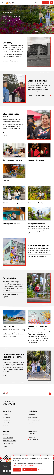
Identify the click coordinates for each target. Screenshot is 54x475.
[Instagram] (7, 471)
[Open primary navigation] (2, 2)
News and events (8, 437)
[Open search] (51, 2)
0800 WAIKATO (33, 433)
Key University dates (33, 417)
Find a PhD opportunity (34, 420)
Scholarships (6, 423)
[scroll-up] (50, 393)
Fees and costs (7, 420)
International (31, 414)
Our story (5, 434)
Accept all (17, 469)
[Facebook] (4, 471)
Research (30, 423)
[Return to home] (10, 3)
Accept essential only (30, 469)
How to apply (6, 417)
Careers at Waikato (8, 443)
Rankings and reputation (9, 440)
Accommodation (32, 426)
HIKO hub (5, 426)
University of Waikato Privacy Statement (23, 465)
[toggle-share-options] (7, 393)
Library (5, 446)
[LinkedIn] (10, 471)
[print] (4, 393)
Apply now (45, 2)
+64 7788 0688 (33, 439)
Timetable (5, 414)
